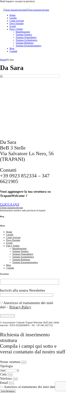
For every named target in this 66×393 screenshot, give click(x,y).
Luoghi (13, 18)
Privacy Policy (20, 307)
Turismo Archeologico (26, 40)
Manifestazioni (23, 32)
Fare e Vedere (16, 29)
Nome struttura (10, 362)
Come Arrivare (17, 20)
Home (13, 15)
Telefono (6, 378)
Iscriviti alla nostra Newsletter (22, 290)
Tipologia (6, 366)
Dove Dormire (17, 23)
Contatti (13, 51)
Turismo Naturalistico (26, 37)
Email (4, 383)
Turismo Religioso (24, 43)
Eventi (13, 26)
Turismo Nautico (24, 34)
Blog (12, 48)
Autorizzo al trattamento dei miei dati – (26, 305)
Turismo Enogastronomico (28, 45)
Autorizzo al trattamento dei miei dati (29, 387)
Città (4, 374)
